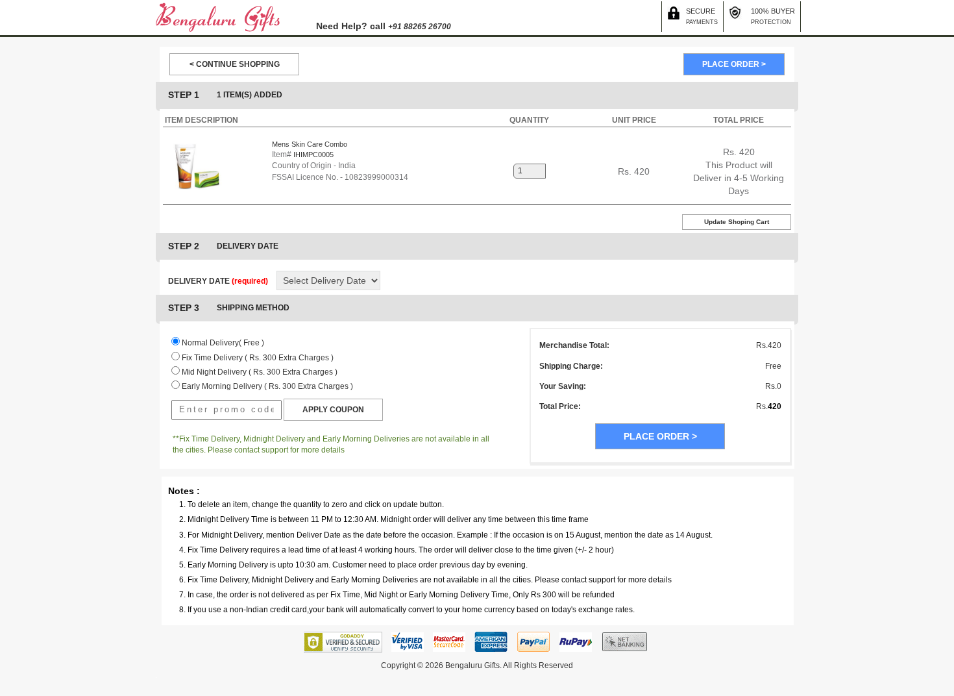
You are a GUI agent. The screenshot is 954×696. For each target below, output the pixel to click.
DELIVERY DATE (218, 281)
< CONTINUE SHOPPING (235, 64)
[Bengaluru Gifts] (218, 16)
